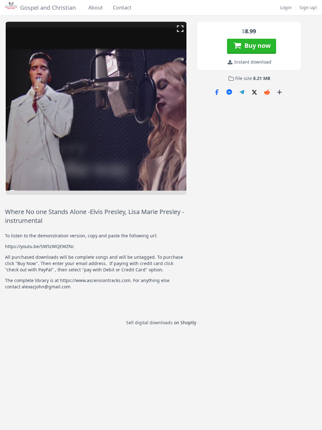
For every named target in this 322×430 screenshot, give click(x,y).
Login (286, 7)
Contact (122, 7)
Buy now (256, 45)
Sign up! (308, 7)
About (95, 7)
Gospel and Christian (48, 7)
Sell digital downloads (149, 322)
